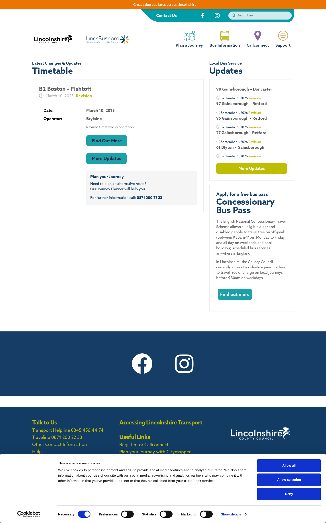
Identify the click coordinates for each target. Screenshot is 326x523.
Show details (231, 514)
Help (37, 451)
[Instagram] (184, 364)
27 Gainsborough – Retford (241, 132)
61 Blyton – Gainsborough (240, 147)
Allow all (289, 465)
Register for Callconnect (144, 444)
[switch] (127, 514)
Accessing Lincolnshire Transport (160, 422)
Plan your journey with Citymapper (154, 451)
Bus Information (225, 45)
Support (283, 45)
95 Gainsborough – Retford (241, 118)
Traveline (41, 437)
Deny (289, 494)
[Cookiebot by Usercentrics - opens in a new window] (28, 514)
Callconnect (258, 45)
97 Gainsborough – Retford (241, 103)
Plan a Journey (189, 45)
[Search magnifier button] (232, 15)
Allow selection (289, 479)
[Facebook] (142, 364)
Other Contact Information (59, 444)
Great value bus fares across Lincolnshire (164, 4)
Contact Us (166, 15)
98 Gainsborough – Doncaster (244, 89)
